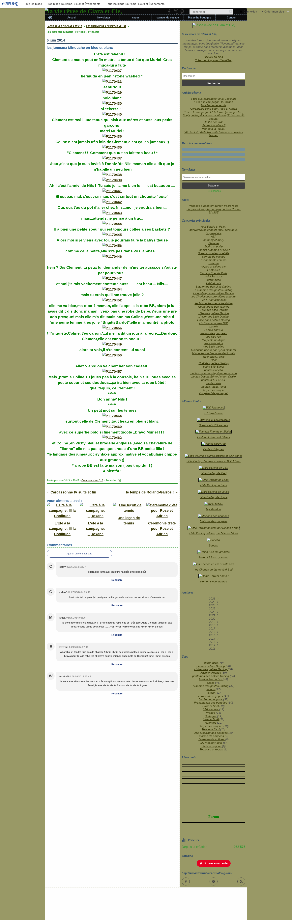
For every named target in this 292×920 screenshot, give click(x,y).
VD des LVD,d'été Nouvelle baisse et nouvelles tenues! (213, 133)
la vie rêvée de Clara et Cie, (64, 26)
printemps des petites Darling (211, 676)
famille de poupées (211, 699)
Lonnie (213, 326)
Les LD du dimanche (214, 299)
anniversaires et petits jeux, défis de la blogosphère (214, 231)
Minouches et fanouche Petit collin (213, 353)
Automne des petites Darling (211, 685)
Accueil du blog (213, 56)
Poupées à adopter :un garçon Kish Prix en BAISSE (214, 211)
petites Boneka (213, 370)
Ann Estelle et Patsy (213, 226)
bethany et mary (213, 239)
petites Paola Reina (213, 386)
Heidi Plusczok (213, 276)
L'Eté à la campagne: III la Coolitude (213, 98)
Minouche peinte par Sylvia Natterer (213, 349)
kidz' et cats (213, 283)
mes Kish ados (213, 343)
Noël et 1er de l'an (211, 679)
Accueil (71, 17)
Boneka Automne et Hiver (214, 249)
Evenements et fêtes (211, 739)
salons (211, 689)
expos (135, 17)
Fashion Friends (211, 672)
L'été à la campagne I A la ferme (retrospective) (213, 112)
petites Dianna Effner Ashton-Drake (213, 376)
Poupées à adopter (214, 390)
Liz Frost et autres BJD (213, 323)
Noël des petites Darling (214, 363)
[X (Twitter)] (175, 11)
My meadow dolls (213, 356)
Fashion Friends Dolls (213, 273)
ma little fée (213, 336)
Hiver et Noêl (210, 706)
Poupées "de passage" (213, 393)
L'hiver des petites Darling (213, 319)
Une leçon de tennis (213, 105)
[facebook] (169, 11)
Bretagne (211, 716)
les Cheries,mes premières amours (213, 296)
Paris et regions (212, 746)
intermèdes (214, 279)
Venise (211, 692)
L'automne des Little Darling (213, 286)
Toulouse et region (212, 749)
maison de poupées (212, 736)
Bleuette (213, 243)
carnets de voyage (168, 17)
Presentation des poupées (211, 702)
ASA (213, 236)
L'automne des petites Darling (213, 290)
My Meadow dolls (211, 742)
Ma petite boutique (199, 17)
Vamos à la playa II (213, 125)
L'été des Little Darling (214, 309)
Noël (214, 359)
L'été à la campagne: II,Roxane (213, 101)
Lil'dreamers (211, 709)
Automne (211, 722)
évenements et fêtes (213, 260)
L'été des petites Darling (213, 313)
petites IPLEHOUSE (213, 379)
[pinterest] (182, 11)
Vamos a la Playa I (213, 128)
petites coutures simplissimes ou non (213, 373)
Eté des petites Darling (211, 666)
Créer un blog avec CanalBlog (213, 60)
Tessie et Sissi (211, 729)
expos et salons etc (213, 266)
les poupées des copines (213, 306)
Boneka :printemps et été (213, 253)
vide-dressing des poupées (211, 732)
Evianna (214, 263)
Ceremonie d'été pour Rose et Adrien (213, 108)
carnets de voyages (211, 696)
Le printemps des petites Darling (213, 293)
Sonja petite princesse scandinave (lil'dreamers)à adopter (214, 117)
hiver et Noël (211, 719)
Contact (231, 17)
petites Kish (213, 383)
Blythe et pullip (213, 246)
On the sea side (213, 122)
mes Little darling (213, 346)
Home (50, 15)
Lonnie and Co (213, 329)
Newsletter (103, 17)
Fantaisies (213, 269)
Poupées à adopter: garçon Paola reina (213, 205)
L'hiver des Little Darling (213, 316)
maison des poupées (213, 333)
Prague (211, 712)
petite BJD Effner (213, 366)
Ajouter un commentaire (79, 553)
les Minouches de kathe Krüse (106, 26)
